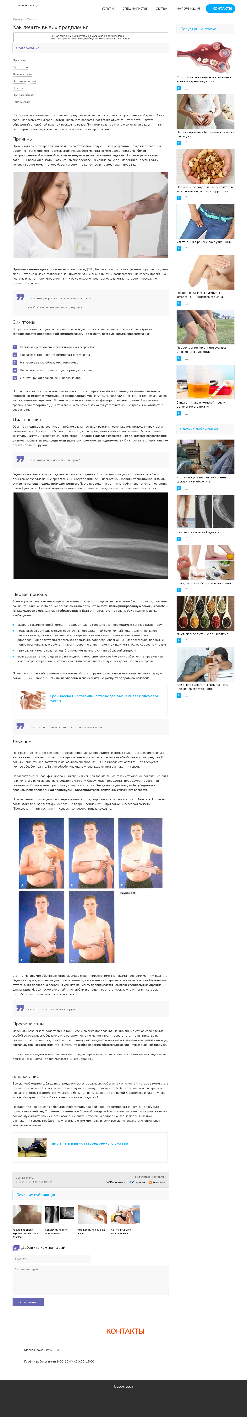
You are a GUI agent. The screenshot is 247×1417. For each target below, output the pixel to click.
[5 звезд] (30, 1182)
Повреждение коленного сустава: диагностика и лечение (201, 350)
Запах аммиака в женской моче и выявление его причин (201, 404)
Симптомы (20, 67)
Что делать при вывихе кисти (91, 1231)
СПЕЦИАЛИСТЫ (134, 9)
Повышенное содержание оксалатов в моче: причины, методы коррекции (205, 189)
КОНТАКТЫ (222, 8)
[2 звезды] (20, 1182)
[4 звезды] (27, 1182)
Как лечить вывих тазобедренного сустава (88, 1143)
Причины (19, 60)
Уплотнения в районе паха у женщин (204, 242)
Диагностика (22, 74)
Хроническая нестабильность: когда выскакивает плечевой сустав (104, 698)
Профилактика (23, 95)
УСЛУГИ (107, 9)
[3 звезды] (23, 1182)
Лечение (19, 88)
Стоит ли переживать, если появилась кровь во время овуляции (204, 79)
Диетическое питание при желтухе (202, 634)
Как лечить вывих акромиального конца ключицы (25, 1233)
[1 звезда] (17, 1182)
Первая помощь (24, 81)
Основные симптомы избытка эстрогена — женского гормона (200, 295)
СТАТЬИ (161, 9)
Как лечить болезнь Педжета (198, 532)
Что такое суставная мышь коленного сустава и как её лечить (204, 479)
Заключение (22, 102)
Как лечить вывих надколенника (121, 1231)
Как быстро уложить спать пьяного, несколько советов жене (202, 687)
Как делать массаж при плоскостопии (204, 583)
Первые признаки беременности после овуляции (205, 134)
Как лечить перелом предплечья (57, 1231)
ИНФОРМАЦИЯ (188, 9)
